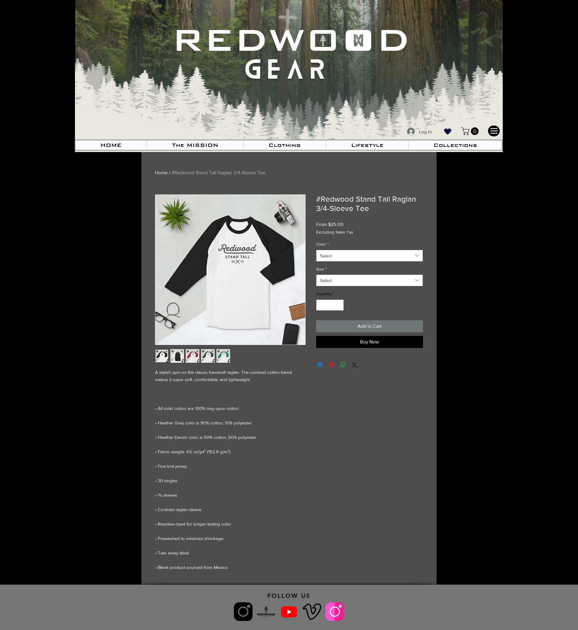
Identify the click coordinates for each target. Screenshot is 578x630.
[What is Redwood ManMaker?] (266, 611)
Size (321, 269)
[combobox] (369, 256)
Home (161, 172)
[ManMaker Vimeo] (312, 611)
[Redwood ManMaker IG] (243, 611)
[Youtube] (289, 611)
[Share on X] (354, 364)
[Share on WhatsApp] (342, 364)
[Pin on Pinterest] (331, 364)
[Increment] (339, 305)
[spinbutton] (330, 305)
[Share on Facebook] (320, 364)
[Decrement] (321, 305)
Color (322, 244)
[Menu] (494, 131)
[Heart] (448, 131)
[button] (284, 145)
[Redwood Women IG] (334, 611)
